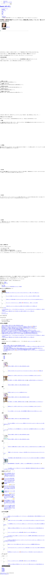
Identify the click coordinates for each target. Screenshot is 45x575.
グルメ (3, 12)
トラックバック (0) (5, 313)
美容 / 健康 (3, 285)
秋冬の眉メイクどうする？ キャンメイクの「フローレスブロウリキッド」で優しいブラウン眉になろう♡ (22, 292)
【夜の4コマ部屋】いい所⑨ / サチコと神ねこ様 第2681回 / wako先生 (18, 439)
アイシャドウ (8, 286)
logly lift (5, 307)
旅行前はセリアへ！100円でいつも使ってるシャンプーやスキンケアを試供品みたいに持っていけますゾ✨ (18, 327)
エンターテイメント (5, 8)
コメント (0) (4, 312)
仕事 (2, 14)
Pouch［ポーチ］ (5, 6)
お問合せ (3, 571)
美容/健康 (3, 9)
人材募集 (3, 569)
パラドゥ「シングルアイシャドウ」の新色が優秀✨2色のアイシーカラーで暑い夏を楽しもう (22, 532)
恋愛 (2, 11)
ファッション (4, 10)
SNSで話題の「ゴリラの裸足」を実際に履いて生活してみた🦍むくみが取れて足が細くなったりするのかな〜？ (25, 380)
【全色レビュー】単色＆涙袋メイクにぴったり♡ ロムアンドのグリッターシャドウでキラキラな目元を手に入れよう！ (24, 299)
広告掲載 (3, 570)
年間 (4, 358)
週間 (4, 356)
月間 (4, 357)
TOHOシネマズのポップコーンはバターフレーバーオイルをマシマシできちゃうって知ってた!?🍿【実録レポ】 (19, 326)
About (3, 567)
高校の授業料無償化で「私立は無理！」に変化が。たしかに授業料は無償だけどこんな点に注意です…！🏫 (25, 463)
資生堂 (21, 286)
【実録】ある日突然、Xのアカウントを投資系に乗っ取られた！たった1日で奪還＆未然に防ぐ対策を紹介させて (19, 332)
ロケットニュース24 (31, 341)
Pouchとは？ (5, 1)
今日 (4, 355)
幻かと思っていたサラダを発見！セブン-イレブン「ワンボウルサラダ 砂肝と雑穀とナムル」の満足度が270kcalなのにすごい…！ (22, 331)
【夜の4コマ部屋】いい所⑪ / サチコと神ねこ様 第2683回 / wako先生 (12, 325)
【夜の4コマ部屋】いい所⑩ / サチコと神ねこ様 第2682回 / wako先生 (18, 384)
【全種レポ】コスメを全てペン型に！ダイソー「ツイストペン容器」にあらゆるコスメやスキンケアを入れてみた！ (20, 333)
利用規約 (3, 568)
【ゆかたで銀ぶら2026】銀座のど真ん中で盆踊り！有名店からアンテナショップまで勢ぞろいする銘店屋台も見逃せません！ (23, 348)
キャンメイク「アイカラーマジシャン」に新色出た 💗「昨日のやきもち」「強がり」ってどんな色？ (22, 302)
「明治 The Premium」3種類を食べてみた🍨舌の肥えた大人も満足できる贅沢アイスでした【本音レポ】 (18, 337)
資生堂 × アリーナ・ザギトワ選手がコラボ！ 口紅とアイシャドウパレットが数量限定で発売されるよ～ (24, 544)
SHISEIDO (3, 286)
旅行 (2, 13)
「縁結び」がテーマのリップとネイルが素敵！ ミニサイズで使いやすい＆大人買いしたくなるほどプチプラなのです (26, 520)
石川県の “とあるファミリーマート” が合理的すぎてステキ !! (17, 392)
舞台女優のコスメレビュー (15, 286)
